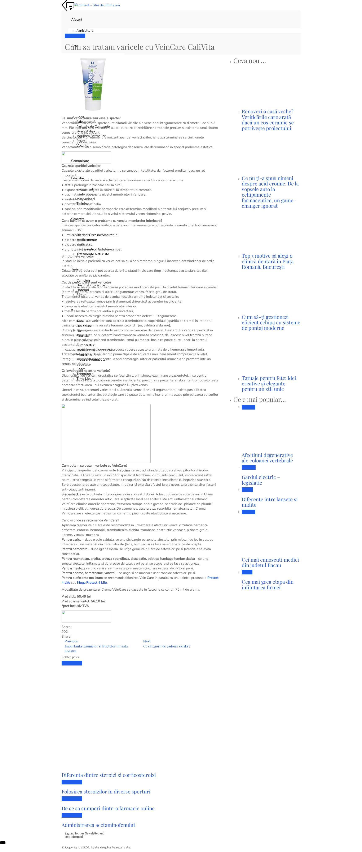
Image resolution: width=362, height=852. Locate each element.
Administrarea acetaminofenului (98, 824)
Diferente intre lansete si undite (270, 502)
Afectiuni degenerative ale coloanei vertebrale (267, 457)
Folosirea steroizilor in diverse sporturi (106, 791)
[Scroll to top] (2, 842)
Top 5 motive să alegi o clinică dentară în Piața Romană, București (268, 261)
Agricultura (84, 30)
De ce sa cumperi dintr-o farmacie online (108, 808)
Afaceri (76, 19)
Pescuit (247, 489)
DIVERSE (249, 467)
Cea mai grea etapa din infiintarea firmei (267, 584)
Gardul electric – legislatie (261, 480)
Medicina (248, 407)
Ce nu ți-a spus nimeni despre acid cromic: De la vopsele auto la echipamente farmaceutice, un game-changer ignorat (270, 192)
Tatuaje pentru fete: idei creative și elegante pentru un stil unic (269, 383)
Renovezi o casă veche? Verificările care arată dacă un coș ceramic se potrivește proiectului (268, 119)
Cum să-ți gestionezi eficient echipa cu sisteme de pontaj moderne (271, 322)
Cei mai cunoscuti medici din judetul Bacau (270, 562)
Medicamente (75, 36)
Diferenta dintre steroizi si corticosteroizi (109, 774)
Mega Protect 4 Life (92, 582)
